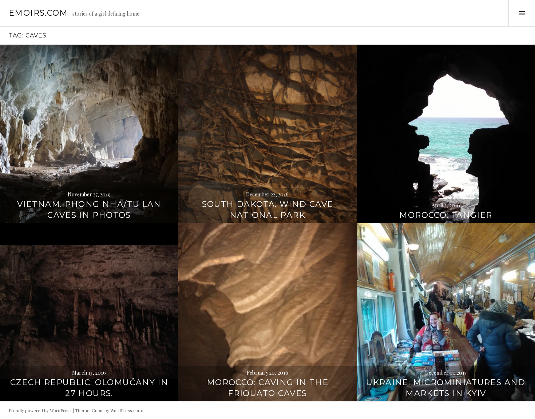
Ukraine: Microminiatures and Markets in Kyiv (446, 388)
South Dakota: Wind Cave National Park (267, 209)
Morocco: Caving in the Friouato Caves (267, 388)
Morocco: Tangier (445, 215)
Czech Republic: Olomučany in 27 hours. (89, 388)
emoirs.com (38, 13)
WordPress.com (126, 410)
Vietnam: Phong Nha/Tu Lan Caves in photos (89, 209)
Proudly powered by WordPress (40, 410)
